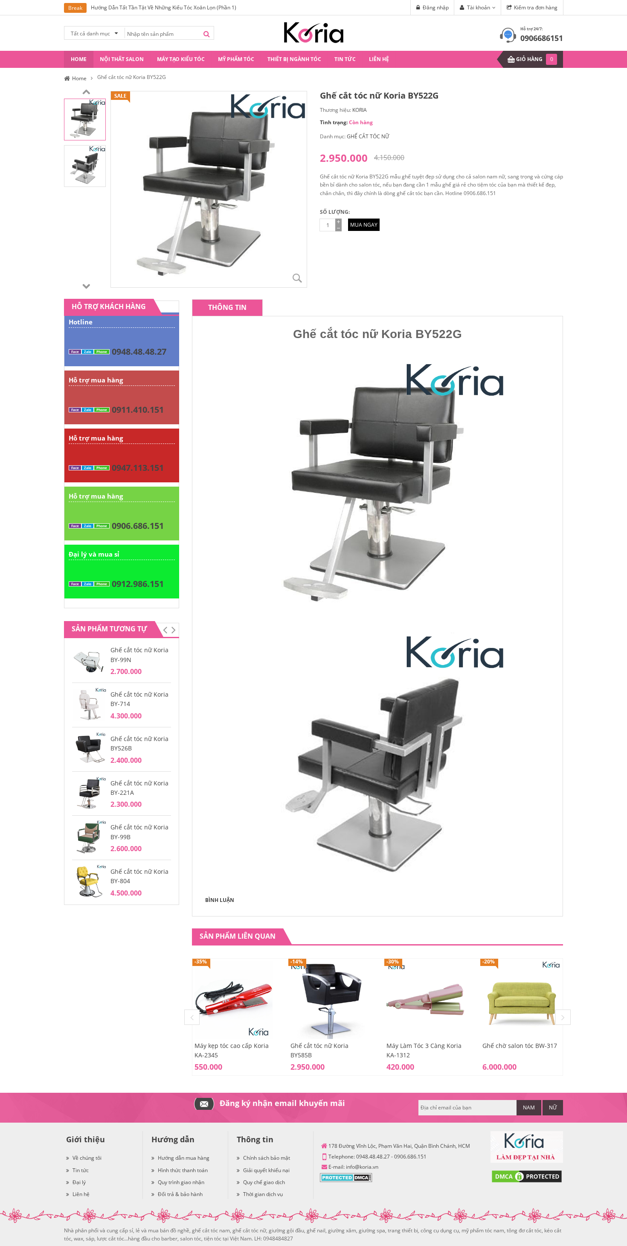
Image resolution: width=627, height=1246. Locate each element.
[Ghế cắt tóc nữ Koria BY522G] (85, 119)
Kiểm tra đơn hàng (535, 7)
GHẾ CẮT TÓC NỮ (368, 136)
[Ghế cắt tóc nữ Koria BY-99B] (89, 837)
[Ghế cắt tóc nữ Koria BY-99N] (89, 659)
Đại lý (79, 1182)
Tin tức (81, 1170)
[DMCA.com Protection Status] (346, 1177)
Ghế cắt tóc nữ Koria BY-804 (139, 876)
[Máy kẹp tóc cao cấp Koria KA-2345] (233, 999)
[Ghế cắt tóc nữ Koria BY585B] (329, 999)
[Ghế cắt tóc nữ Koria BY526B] (89, 748)
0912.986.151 (138, 583)
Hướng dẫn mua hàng (183, 1157)
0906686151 (541, 38)
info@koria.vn (362, 1166)
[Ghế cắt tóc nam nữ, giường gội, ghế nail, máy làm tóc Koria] (314, 31)
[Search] (206, 34)
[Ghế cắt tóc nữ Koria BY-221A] (89, 793)
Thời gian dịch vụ (263, 1194)
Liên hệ (81, 1194)
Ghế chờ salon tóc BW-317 (519, 1046)
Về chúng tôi (87, 1157)
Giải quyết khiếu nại (266, 1170)
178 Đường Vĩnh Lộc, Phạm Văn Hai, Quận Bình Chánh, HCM (399, 1146)
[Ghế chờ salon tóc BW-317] (521, 999)
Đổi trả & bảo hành (180, 1194)
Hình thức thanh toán (183, 1170)
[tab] (227, 307)
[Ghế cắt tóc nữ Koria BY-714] (89, 704)
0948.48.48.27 (139, 351)
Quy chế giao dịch (264, 1182)
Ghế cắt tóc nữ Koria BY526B (139, 743)
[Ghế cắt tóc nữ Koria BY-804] (89, 881)
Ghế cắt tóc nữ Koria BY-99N (139, 654)
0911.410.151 (138, 409)
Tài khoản (478, 7)
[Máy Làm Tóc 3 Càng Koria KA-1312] (425, 999)
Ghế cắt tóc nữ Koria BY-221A (139, 788)
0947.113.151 (138, 467)
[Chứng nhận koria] (527, 1147)
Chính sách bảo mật (266, 1157)
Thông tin (227, 307)
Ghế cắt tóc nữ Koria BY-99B (139, 831)
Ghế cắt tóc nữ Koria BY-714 (139, 699)
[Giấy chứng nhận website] (527, 1176)
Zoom (297, 278)
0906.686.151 (138, 525)
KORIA (359, 110)
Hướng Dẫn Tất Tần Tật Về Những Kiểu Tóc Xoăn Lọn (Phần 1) (163, 7)
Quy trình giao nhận (181, 1182)
